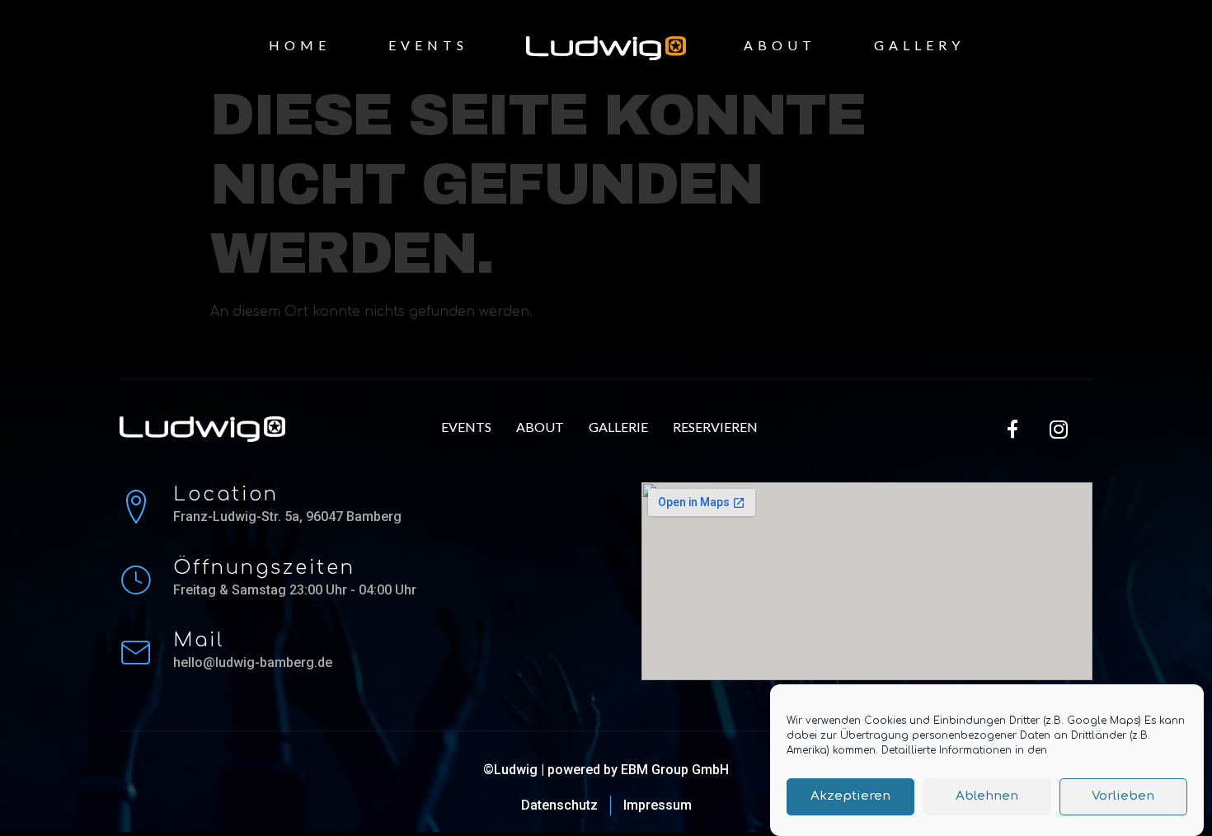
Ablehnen (987, 797)
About (780, 45)
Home (300, 45)
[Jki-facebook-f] (1013, 428)
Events (428, 45)
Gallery (919, 45)
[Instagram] (1058, 428)
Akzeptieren (850, 797)
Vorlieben (1123, 797)
